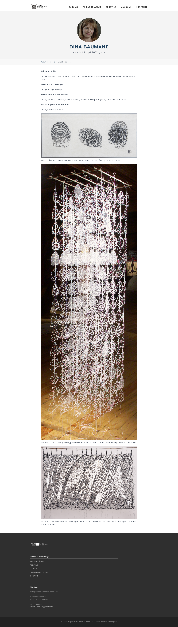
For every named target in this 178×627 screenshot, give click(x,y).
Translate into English (39, 572)
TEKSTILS (111, 7)
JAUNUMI (126, 7)
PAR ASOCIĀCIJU (92, 7)
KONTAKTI (141, 7)
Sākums (44, 62)
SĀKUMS (73, 7)
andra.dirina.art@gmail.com (41, 607)
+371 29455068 (36, 604)
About (52, 62)
